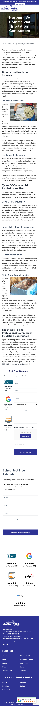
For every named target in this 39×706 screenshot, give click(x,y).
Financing (6, 663)
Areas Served (25, 656)
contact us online (18, 364)
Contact (23, 670)
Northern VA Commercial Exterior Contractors (20, 43)
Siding (22, 686)
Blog (4, 667)
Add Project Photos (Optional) (24, 427)
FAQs (4, 659)
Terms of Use (20, 704)
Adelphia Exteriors (9, 629)
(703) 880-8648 (13, 634)
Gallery (22, 667)
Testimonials (7, 670)
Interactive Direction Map (9, 641)
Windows (6, 690)
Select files (25, 436)
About (4, 656)
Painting (23, 682)
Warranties (24, 663)
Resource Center (26, 659)
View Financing (20, 4)
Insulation (6, 682)
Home (4, 43)
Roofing (5, 686)
